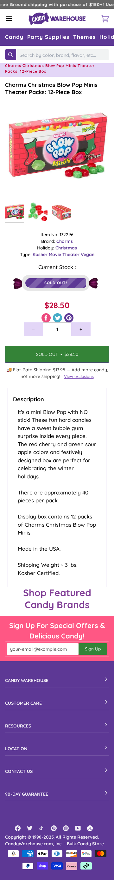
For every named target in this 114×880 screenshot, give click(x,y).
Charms (64, 241)
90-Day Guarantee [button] (26, 794)
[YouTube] (78, 828)
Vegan (87, 254)
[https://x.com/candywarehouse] (90, 828)
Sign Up (93, 649)
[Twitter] (30, 828)
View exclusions (79, 376)
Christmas (66, 248)
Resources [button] (18, 726)
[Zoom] (16, 187)
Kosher (41, 254)
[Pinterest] (54, 828)
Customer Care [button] (23, 703)
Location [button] (16, 748)
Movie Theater (65, 254)
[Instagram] (66, 828)
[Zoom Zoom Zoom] (57, 147)
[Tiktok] (42, 828)
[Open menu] (14, 18)
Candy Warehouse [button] (26, 680)
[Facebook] (18, 828)
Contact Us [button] (19, 771)
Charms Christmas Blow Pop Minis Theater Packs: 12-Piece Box (51, 88)
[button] (14, 37)
